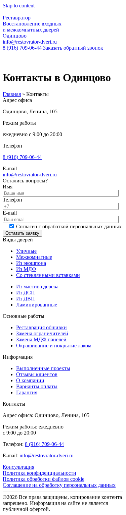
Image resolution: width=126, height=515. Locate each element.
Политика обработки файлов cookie (43, 479)
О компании (30, 380)
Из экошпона (31, 263)
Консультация (18, 467)
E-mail (10, 213)
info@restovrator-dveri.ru (30, 42)
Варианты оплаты (36, 386)
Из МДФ (26, 269)
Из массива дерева (37, 286)
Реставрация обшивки (41, 327)
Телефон (12, 200)
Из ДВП (25, 298)
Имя (7, 186)
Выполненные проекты (43, 368)
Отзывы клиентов (36, 374)
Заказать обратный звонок (73, 48)
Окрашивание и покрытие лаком (53, 345)
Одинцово (15, 36)
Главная (12, 94)
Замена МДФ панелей (41, 339)
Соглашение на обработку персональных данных (59, 485)
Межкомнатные (34, 257)
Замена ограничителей (42, 333)
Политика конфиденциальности (39, 473)
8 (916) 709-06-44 (22, 48)
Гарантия (26, 392)
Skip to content (19, 5)
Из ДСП (25, 292)
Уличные (26, 251)
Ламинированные (36, 304)
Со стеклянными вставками (48, 275)
